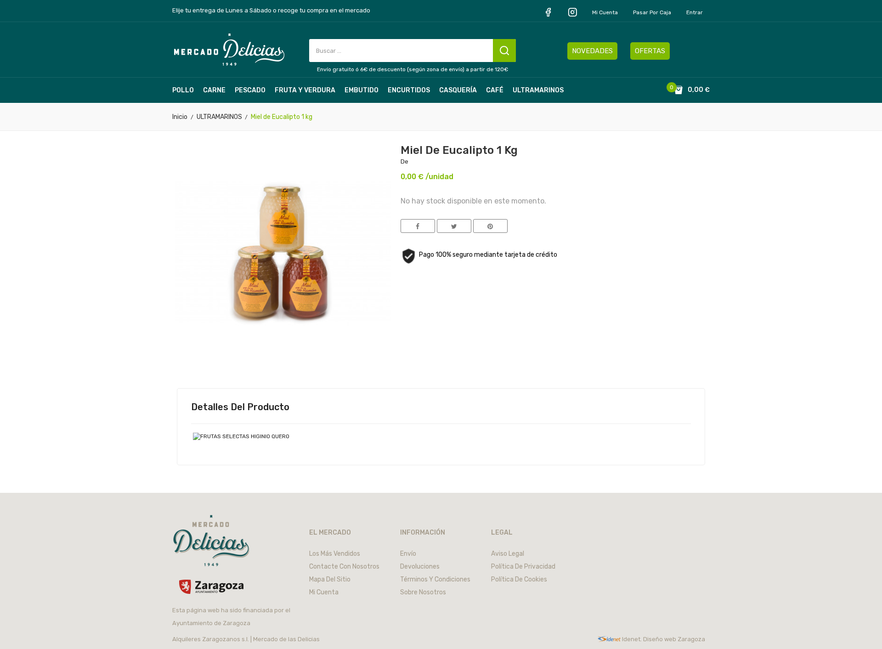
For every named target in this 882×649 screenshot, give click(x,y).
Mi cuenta (605, 12)
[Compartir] (418, 226)
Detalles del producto (240, 406)
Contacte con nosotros (344, 566)
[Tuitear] (454, 226)
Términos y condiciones (435, 579)
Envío (408, 554)
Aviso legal (507, 554)
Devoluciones (420, 566)
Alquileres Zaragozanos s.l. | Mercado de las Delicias (246, 639)
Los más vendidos (334, 554)
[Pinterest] (490, 226)
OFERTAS (650, 51)
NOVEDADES (592, 51)
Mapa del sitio (330, 579)
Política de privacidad (523, 566)
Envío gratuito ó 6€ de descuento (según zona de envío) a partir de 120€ (412, 69)
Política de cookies (519, 579)
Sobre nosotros (423, 592)
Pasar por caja (652, 12)
